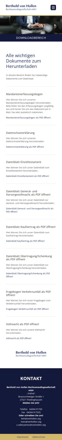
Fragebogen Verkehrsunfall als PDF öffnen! (27, 309)
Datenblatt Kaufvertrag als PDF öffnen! (25, 241)
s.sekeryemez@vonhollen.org (31, 424)
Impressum (22, 437)
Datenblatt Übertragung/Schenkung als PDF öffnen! (28, 275)
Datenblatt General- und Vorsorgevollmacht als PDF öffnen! (29, 210)
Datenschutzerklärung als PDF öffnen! (25, 146)
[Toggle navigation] (53, 7)
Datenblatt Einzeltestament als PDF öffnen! (27, 176)
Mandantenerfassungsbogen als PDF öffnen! (28, 117)
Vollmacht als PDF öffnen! (18, 338)
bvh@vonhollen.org (31, 418)
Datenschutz (39, 437)
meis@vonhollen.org (31, 421)
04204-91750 (35, 409)
